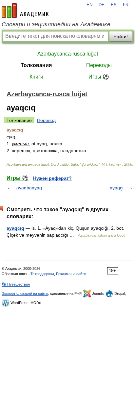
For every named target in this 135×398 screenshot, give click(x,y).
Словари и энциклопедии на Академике (56, 24)
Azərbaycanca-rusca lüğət (67, 54)
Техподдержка (42, 274)
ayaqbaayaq (29, 187)
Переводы (99, 65)
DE (102, 5)
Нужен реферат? (52, 178)
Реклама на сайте (71, 274)
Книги (36, 77)
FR (125, 5)
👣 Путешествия (16, 284)
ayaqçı (117, 187)
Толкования (36, 65)
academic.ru (25, 10)
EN (89, 5)
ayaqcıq (15, 228)
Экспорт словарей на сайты (25, 293)
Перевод (46, 120)
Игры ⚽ (98, 77)
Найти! (120, 36)
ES (114, 5)
